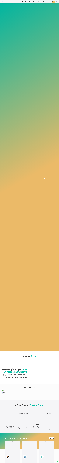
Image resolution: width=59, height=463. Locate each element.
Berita (39, 1)
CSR (43, 1)
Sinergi (36, 1)
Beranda (23, 1)
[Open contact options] (57, 461)
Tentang (26, 1)
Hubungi (46, 1)
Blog (41, 1)
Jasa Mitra (29, 1)
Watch (44, 178)
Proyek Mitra (33, 1)
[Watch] (43, 176)
